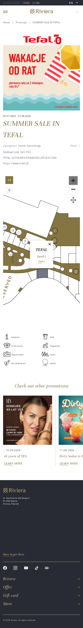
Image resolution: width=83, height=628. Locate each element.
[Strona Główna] (41, 12)
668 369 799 (22, 152)
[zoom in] (73, 180)
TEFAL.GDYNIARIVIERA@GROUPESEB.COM (30, 158)
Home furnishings (29, 146)
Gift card (10, 595)
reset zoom (73, 200)
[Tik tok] (36, 568)
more (41, 261)
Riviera (9, 578)
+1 (10, 181)
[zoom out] (73, 189)
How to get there (13, 554)
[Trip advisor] (47, 568)
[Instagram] (15, 568)
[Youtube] (26, 568)
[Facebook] (5, 568)
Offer (7, 587)
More (7, 603)
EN (74, 3)
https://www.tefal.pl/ (16, 163)
